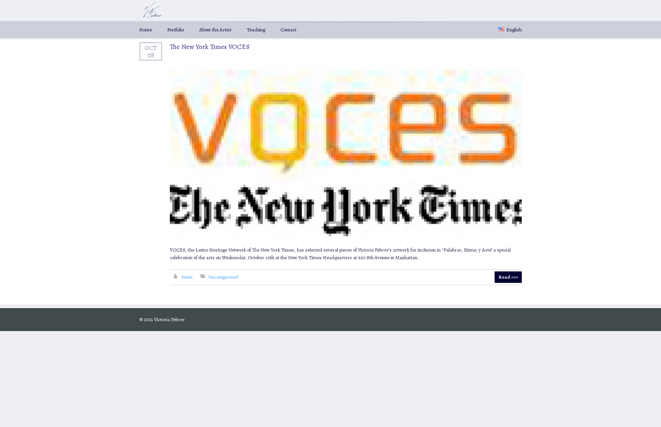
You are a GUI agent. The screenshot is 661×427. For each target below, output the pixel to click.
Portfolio (175, 29)
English (513, 29)
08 (150, 55)
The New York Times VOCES (209, 46)
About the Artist (215, 29)
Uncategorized (223, 277)
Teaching (256, 29)
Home (145, 29)
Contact (288, 29)
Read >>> (508, 277)
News (187, 277)
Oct (151, 48)
